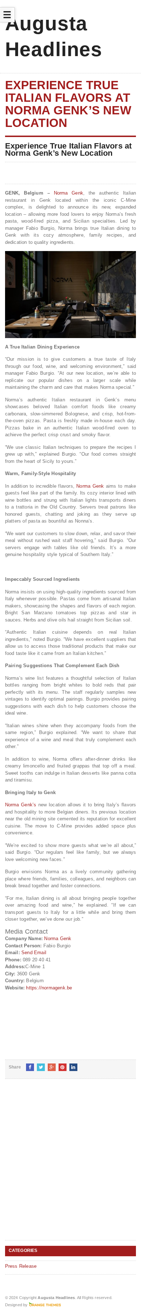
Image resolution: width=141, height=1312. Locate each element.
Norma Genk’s (21, 804)
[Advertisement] (70, 1165)
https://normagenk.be (49, 987)
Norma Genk (69, 193)
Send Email (33, 952)
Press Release (21, 1266)
